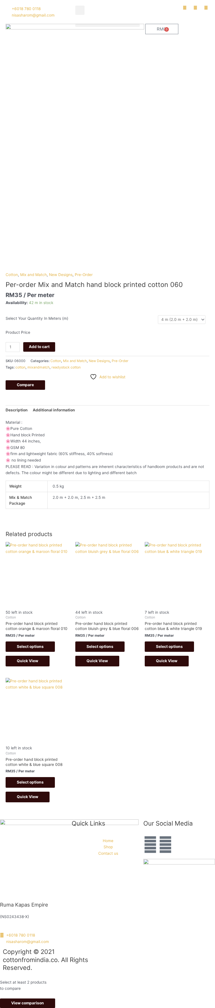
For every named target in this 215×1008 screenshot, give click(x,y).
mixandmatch (38, 367)
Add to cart (39, 346)
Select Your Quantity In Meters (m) (37, 318)
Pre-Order (84, 274)
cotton (20, 367)
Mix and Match (33, 274)
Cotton (12, 274)
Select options (30, 646)
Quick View (27, 661)
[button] (80, 10)
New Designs (61, 274)
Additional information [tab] (54, 410)
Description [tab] (17, 410)
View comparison (27, 1003)
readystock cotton (66, 367)
